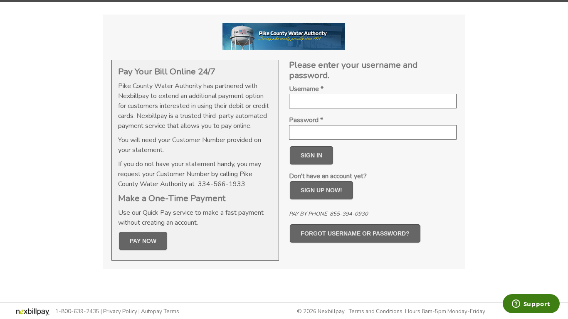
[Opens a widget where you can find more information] (531, 304)
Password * (306, 120)
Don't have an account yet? (328, 176)
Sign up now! (321, 190)
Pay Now (143, 241)
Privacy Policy (120, 311)
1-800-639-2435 (77, 311)
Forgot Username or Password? (355, 233)
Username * (306, 88)
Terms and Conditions (375, 311)
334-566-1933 (221, 184)
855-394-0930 (349, 214)
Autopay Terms (160, 311)
